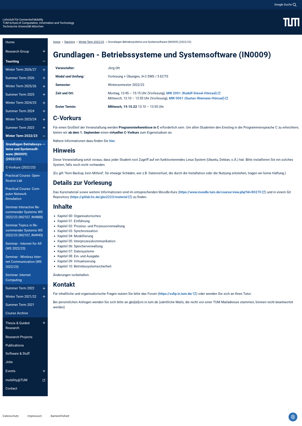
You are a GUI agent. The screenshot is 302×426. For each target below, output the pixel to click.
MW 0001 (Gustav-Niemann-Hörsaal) (196, 98)
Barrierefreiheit (60, 416)
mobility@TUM (16, 380)
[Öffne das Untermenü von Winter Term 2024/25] (44, 103)
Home (10, 42)
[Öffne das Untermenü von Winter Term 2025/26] (44, 86)
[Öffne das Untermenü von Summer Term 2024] (44, 111)
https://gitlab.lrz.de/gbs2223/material (99, 197)
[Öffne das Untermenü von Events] (44, 371)
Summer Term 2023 (20, 128)
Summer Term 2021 (20, 305)
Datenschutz (11, 416)
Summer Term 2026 (20, 78)
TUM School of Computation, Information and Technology (38, 23)
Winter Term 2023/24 (21, 119)
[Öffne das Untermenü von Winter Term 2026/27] (44, 69)
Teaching (12, 61)
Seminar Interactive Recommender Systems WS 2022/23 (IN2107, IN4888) (24, 212)
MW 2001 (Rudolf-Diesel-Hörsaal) (191, 93)
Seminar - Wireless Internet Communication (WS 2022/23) (24, 262)
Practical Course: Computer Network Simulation (23, 194)
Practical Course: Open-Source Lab (23, 178)
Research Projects (19, 337)
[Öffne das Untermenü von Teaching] (44, 61)
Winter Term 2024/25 (21, 103)
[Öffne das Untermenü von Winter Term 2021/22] (44, 296)
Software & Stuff (18, 354)
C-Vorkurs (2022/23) (21, 167)
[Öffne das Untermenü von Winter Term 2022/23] (44, 136)
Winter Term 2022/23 (22, 136)
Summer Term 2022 (20, 288)
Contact (11, 388)
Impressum (34, 416)
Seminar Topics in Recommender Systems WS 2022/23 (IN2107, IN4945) (24, 230)
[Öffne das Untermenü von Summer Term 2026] (44, 78)
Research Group (17, 51)
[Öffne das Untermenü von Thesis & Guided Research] (44, 323)
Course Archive (17, 313)
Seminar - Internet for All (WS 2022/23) (24, 246)
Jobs (9, 362)
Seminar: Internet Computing (18, 277)
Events (10, 371)
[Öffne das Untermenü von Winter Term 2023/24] (44, 119)
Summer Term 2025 (20, 95)
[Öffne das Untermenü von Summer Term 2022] (44, 288)
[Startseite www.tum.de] (291, 22)
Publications (15, 345)
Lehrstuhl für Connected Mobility (23, 19)
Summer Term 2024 (20, 111)
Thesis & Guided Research (17, 325)
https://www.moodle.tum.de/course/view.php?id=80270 (220, 192)
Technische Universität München (23, 26)
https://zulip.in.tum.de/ (176, 294)
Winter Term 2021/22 (21, 297)
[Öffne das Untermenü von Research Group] (44, 51)
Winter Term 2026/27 (21, 70)
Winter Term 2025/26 (21, 86)
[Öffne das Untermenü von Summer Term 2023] (44, 127)
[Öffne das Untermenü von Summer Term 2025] (44, 94)
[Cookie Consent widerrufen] (293, 417)
